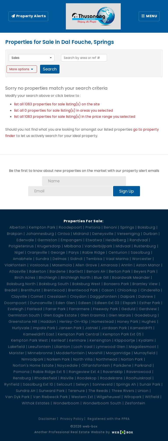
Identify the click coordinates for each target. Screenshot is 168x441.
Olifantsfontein (95, 365)
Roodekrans (111, 378)
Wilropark (133, 396)
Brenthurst (30, 290)
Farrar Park (56, 308)
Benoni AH (96, 271)
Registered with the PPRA (109, 419)
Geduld (128, 308)
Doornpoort (15, 302)
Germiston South (24, 315)
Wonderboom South (102, 403)
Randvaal (139, 240)
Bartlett (76, 271)
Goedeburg (146, 315)
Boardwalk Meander (131, 277)
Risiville (67, 378)
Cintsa (64, 233)
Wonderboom (66, 403)
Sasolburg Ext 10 (38, 384)
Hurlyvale (21, 327)
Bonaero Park (116, 283)
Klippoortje (125, 340)
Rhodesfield (46, 378)
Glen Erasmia (92, 315)
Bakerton (37, 271)
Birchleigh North (76, 277)
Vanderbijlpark (98, 246)
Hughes (149, 321)
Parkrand (143, 365)
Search (50, 69)
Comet (37, 296)
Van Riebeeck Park (50, 396)
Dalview (145, 296)
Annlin (127, 265)
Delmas (60, 258)
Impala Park (44, 327)
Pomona (22, 371)
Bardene (58, 271)
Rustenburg (145, 246)
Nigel (19, 252)
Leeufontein (39, 346)
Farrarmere (79, 308)
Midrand (81, 233)
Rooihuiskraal (138, 378)
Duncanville (41, 302)
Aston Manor (148, 265)
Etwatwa (94, 240)
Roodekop (87, 378)
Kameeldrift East (38, 334)
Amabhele (22, 258)
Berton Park (119, 271)
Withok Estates (36, 403)
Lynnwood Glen (110, 346)
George (58, 252)
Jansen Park (70, 327)
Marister (16, 353)
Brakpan (15, 233)
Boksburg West (86, 283)
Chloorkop (127, 290)
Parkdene (122, 365)
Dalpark (128, 296)
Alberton (17, 227)
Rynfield (11, 384)
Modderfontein (70, 353)
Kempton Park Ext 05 (122, 334)
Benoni (110, 227)
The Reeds (98, 390)
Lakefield (16, 346)
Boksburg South (54, 283)
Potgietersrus (21, 246)
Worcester (142, 258)
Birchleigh (48, 277)
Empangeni (71, 240)
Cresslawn (56, 296)
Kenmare (77, 340)
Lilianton (62, 346)
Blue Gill (101, 277)
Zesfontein (135, 403)
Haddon (48, 321)
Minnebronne (40, 353)
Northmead (106, 359)
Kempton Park (42, 227)
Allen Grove (86, 265)
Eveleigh (16, 308)
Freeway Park (105, 308)
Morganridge (118, 353)
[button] (22, 69)
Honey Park (127, 321)
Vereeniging (128, 233)
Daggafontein (103, 296)
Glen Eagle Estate (60, 315)
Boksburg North (21, 283)
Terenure (76, 390)
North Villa (83, 359)
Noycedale (67, 365)
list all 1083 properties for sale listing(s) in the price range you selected (74, 116)
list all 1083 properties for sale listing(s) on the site (57, 104)
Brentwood (54, 290)
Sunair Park (150, 384)
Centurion (117, 252)
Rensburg (22, 378)
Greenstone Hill (23, 321)
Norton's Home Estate (33, 365)
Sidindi (76, 258)
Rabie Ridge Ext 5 (49, 371)
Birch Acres (25, 277)
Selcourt (64, 384)
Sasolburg (140, 252)
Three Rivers (123, 390)
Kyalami (146, 340)
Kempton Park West (29, 340)
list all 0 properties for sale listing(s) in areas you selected (63, 110)
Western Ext (82, 396)
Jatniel (91, 327)
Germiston (47, 240)
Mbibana (72, 246)
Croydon (78, 296)
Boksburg (146, 227)
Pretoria (93, 227)
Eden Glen (65, 302)
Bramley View (145, 283)
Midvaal (123, 246)
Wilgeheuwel (109, 396)
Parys (74, 252)
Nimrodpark (32, 359)
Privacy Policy (71, 419)
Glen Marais (120, 315)
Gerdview (148, 308)
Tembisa (94, 258)
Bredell (11, 290)
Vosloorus (39, 265)
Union (143, 390)
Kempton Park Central (78, 334)
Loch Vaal (83, 346)
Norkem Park (58, 359)
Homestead (103, 321)
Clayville (19, 296)
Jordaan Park (114, 327)
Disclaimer (47, 419)
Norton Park (132, 359)
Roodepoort (70, 227)
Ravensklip (113, 371)
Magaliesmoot (142, 346)
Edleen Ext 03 (107, 302)
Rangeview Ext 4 (84, 371)
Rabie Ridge (93, 252)
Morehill (95, 353)
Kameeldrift (141, 327)
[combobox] (31, 58)
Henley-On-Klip (74, 321)
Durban (151, 233)
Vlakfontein (15, 265)
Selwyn (82, 384)
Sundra (42, 258)
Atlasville (17, 271)
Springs (127, 227)
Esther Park (150, 302)
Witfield (152, 396)
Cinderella (150, 290)
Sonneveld (103, 384)
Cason (108, 290)
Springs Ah (126, 384)
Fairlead (34, 308)
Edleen (85, 302)
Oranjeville (37, 252)
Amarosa (109, 265)
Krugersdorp (49, 246)
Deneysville (103, 233)
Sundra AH (25, 390)
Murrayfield (144, 353)
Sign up (126, 191)
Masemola (62, 265)
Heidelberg (116, 240)
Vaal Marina (117, 258)
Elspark (129, 302)
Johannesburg (40, 233)
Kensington (100, 340)
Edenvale (25, 240)
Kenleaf (58, 340)
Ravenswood (138, 371)
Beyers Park (144, 271)
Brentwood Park (83, 290)
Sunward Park (52, 390)
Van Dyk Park (17, 396)
